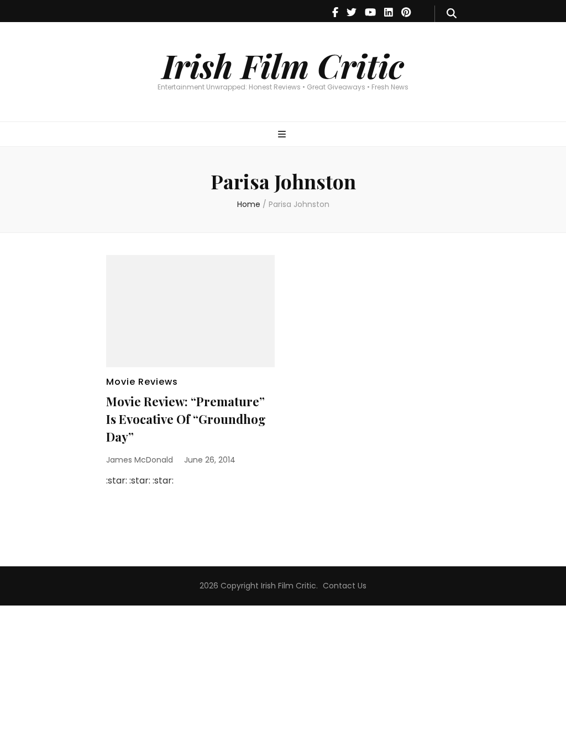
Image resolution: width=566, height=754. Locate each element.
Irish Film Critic (283, 65)
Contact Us (344, 585)
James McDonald (139, 459)
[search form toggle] (452, 14)
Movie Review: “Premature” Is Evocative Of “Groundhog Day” (186, 419)
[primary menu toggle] (283, 135)
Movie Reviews (142, 381)
